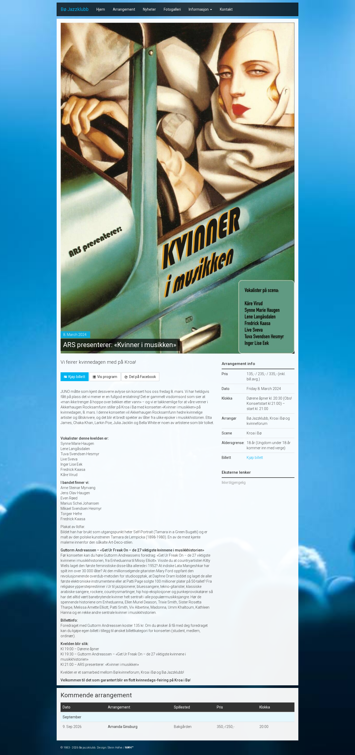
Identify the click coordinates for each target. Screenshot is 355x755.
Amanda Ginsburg (122, 727)
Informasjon (199, 9)
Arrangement (124, 9)
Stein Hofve (115, 747)
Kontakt (226, 9)
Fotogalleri (172, 9)
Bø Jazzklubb (75, 9)
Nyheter (149, 9)
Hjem (100, 9)
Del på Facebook (142, 377)
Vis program (106, 377)
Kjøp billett (76, 377)
